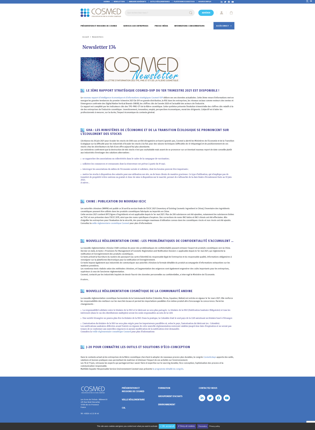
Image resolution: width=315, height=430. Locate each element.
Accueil (85, 37)
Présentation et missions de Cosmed (99, 26)
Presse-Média (162, 26)
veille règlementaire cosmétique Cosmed (110, 223)
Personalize (202, 426)
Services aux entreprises (136, 26)
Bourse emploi (204, 1)
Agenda (107, 1)
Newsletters (119, 1)
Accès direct (222, 26)
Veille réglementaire (133, 399)
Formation (164, 388)
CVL (124, 408)
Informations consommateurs (189, 26)
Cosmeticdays (210, 357)
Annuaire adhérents (137, 1)
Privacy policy (214, 426)
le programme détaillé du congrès (168, 369)
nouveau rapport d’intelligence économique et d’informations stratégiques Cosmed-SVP (123, 97)
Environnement (166, 404)
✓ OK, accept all (167, 426)
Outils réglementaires (160, 1)
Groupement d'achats (170, 396)
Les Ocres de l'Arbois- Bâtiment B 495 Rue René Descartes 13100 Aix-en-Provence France (94, 403)
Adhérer (206, 13)
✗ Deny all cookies (186, 426)
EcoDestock (184, 1)
